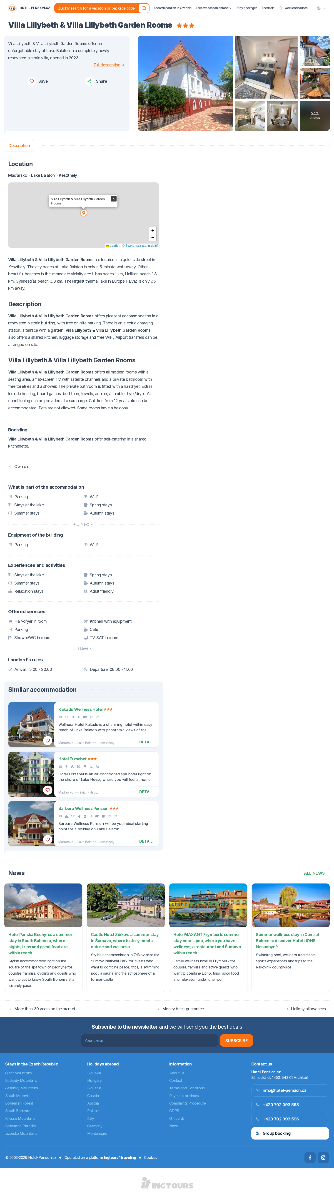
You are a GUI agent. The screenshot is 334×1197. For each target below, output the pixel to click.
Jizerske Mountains (21, 1133)
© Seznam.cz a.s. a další (140, 245)
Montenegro (97, 1133)
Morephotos (315, 115)
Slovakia (94, 1073)
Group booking (277, 1133)
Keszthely (107, 743)
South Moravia (17, 1095)
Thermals (267, 8)
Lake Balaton (86, 743)
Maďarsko (65, 743)
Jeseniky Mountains (21, 1088)
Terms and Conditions (187, 1088)
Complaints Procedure (187, 1103)
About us (176, 1073)
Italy (90, 1118)
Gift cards (177, 1118)
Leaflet (114, 245)
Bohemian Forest (19, 1103)
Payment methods (184, 1095)
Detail (145, 742)
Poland (93, 1110)
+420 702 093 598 (281, 1104)
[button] (83, 212)
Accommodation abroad (211, 8)
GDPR (174, 1110)
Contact (175, 1080)
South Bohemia (17, 1110)
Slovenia (94, 1088)
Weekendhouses (296, 8)
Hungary (94, 1080)
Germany (94, 1126)
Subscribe (236, 1040)
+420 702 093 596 (281, 1119)
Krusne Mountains (20, 1118)
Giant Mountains (18, 1073)
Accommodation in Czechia (173, 8)
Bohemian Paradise (21, 1126)
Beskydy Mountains (21, 1080)
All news (314, 873)
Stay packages (247, 8)
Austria (93, 1103)
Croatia (93, 1095)
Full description (107, 64)
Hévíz (81, 792)
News (174, 1126)
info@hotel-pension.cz (285, 1090)
